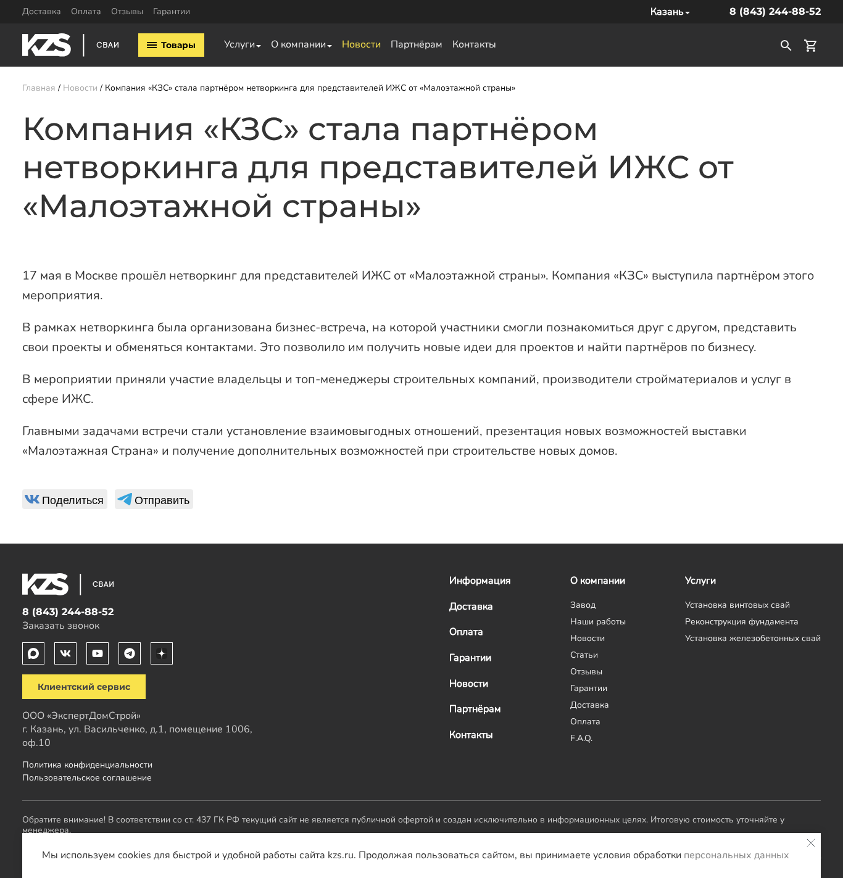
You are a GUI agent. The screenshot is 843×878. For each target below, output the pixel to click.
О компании (298, 44)
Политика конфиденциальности (87, 764)
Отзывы (127, 11)
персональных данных (736, 855)
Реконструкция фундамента (742, 621)
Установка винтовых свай (737, 604)
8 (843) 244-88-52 (775, 11)
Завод (583, 604)
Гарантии (171, 11)
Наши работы (598, 621)
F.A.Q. (581, 738)
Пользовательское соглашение (87, 777)
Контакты (474, 44)
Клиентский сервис (84, 686)
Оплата (86, 11)
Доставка (41, 11)
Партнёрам (416, 44)
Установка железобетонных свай (753, 638)
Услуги (239, 44)
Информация (480, 580)
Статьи (584, 654)
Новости (361, 44)
